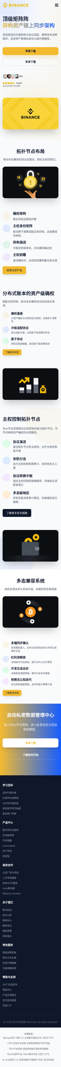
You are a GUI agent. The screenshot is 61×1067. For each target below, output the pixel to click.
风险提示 (7, 936)
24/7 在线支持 (10, 984)
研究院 (6, 856)
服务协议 (7, 925)
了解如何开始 (30, 755)
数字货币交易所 (11, 830)
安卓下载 (30, 61)
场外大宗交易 (9, 957)
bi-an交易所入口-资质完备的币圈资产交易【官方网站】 (28, 1059)
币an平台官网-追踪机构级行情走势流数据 (28, 1048)
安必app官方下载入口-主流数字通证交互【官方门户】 (28, 1037)
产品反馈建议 (9, 995)
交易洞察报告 (9, 968)
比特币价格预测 (11, 797)
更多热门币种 (9, 813)
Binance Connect (12, 893)
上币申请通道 (9, 877)
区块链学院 (8, 835)
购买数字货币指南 (12, 808)
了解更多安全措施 (17, 513)
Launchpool (9, 845)
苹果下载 (30, 51)
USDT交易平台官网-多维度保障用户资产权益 (28, 1043)
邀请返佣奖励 (9, 952)
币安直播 (7, 840)
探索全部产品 (14, 270)
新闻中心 (7, 920)
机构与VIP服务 (10, 883)
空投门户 (7, 1005)
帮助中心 (7, 989)
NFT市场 (7, 850)
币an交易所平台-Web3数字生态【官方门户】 (28, 1054)
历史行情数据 (9, 962)
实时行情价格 (9, 792)
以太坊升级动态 (11, 803)
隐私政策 (7, 930)
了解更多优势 (12, 352)
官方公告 (7, 915)
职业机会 (7, 909)
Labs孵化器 (9, 888)
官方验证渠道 (9, 1000)
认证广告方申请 (11, 872)
